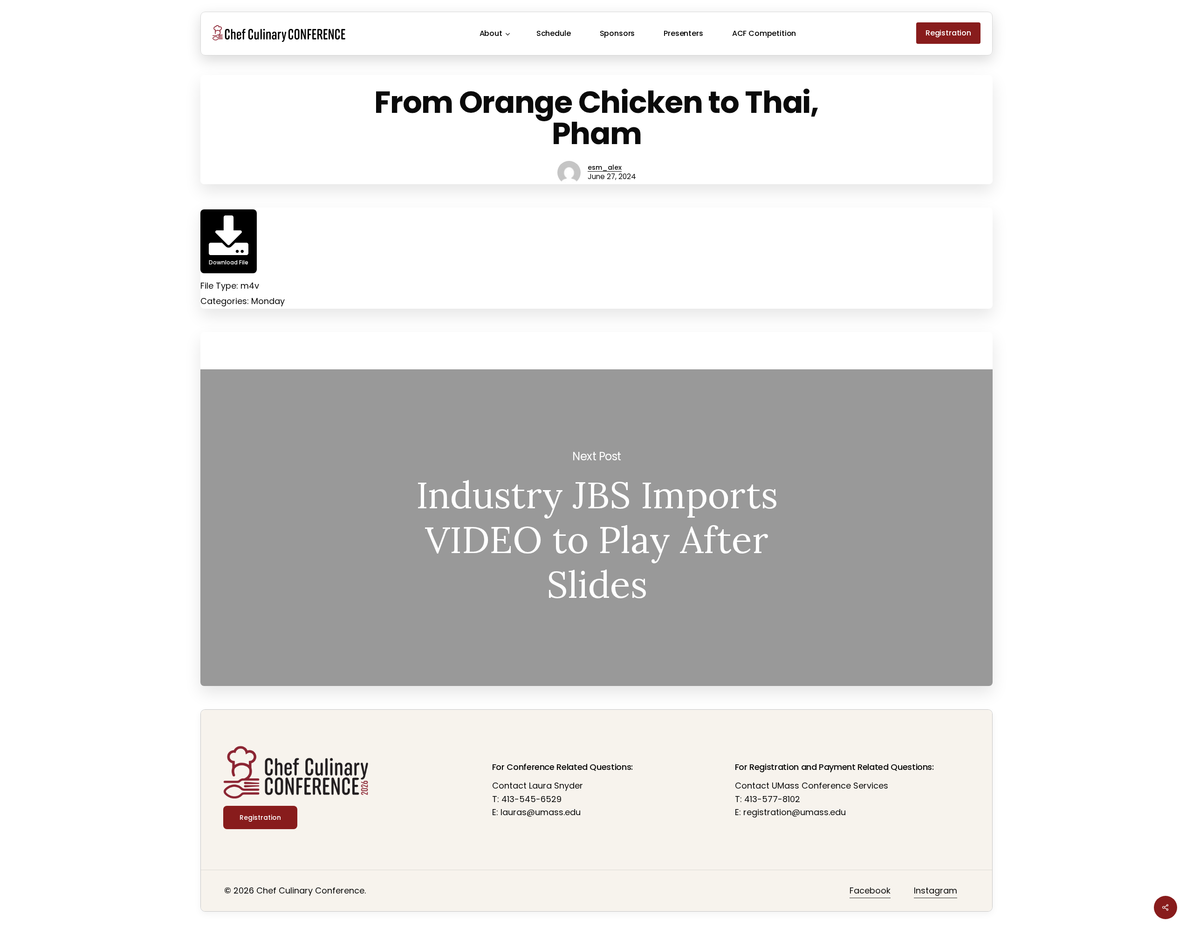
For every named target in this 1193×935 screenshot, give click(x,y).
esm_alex (605, 167)
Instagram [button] (935, 890)
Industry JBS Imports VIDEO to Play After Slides (596, 527)
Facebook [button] (870, 890)
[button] (260, 817)
